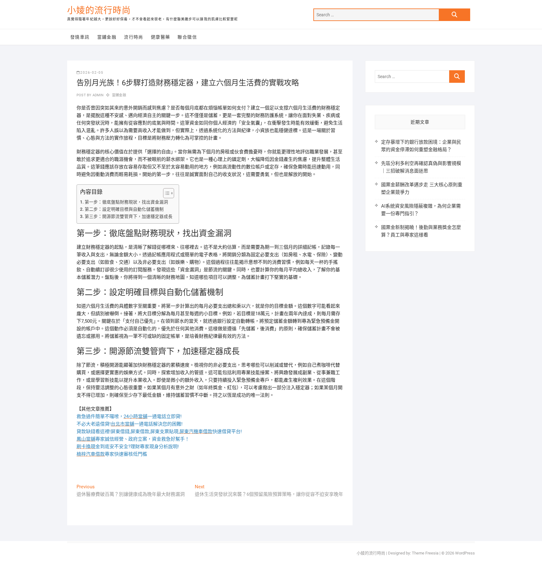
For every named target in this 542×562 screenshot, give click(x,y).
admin (97, 95)
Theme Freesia (425, 553)
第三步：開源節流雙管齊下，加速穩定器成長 (129, 216)
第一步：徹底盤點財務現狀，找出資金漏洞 (126, 201)
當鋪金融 (107, 37)
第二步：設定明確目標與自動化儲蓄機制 (124, 209)
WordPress (465, 553)
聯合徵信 (187, 37)
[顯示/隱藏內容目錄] (165, 193)
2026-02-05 (92, 73)
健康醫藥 (160, 37)
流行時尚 (133, 37)
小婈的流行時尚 (99, 10)
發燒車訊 (80, 37)
